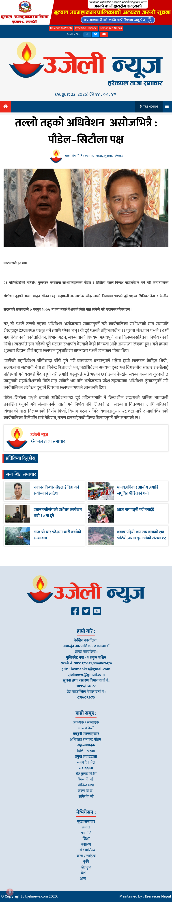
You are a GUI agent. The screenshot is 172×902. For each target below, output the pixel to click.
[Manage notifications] (9, 892)
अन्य (83, 879)
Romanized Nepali (111, 28)
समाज (86, 827)
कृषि (86, 861)
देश (83, 873)
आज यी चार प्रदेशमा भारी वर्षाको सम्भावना (57, 535)
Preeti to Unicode (86, 28)
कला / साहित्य (86, 856)
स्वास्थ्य (86, 844)
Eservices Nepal (158, 896)
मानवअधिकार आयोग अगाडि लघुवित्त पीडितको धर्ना (137, 490)
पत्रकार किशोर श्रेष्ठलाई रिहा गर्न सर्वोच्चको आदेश (56, 490)
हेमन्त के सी (86, 779)
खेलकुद (86, 867)
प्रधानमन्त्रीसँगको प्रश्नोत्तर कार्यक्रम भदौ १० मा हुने (58, 512)
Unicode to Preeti (61, 28)
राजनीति (86, 833)
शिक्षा (86, 839)
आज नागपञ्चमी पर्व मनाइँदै (135, 509)
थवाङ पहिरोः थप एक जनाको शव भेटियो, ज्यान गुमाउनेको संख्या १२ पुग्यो (141, 538)
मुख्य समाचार (86, 822)
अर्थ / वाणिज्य (86, 850)
